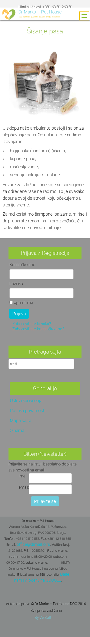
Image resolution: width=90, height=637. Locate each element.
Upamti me (23, 302)
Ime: (22, 476)
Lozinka (16, 283)
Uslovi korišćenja (26, 400)
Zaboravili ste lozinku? (31, 323)
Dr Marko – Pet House (40, 11)
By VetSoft (43, 618)
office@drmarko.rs (33, 544)
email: (23, 487)
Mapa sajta (20, 420)
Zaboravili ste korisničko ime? (38, 329)
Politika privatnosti (28, 410)
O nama (17, 430)
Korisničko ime (22, 264)
